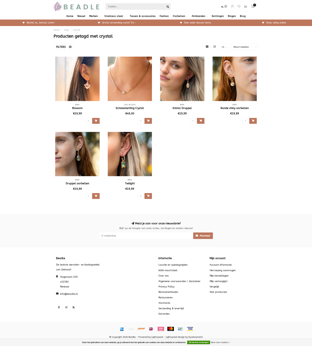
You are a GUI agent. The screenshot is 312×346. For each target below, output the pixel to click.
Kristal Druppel (182, 108)
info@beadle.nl (69, 293)
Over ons (163, 275)
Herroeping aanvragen (223, 270)
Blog (243, 16)
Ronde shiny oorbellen (235, 108)
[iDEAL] (151, 328)
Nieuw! (81, 16)
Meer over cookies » (220, 342)
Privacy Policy (166, 286)
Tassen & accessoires (143, 16)
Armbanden (198, 16)
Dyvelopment (195, 337)
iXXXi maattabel (167, 270)
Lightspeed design (175, 337)
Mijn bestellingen (219, 275)
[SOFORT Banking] (141, 328)
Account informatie (221, 264)
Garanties (164, 313)
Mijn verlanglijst (219, 281)
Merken (93, 16)
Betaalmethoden (168, 292)
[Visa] (190, 328)
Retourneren (165, 297)
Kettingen (218, 16)
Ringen (232, 16)
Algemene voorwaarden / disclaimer (179, 281)
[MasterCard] (171, 328)
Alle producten (218, 292)
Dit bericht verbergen (198, 342)
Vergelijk (214, 286)
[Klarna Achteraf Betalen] (161, 328)
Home (69, 16)
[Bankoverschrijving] (132, 328)
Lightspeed (157, 337)
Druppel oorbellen (77, 183)
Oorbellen (179, 16)
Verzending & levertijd (171, 308)
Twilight (130, 183)
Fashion (164, 16)
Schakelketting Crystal (130, 108)
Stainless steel (113, 16)
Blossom (77, 108)
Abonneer (204, 235)
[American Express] (122, 328)
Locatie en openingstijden (173, 264)
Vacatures (164, 302)
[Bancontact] (180, 328)
